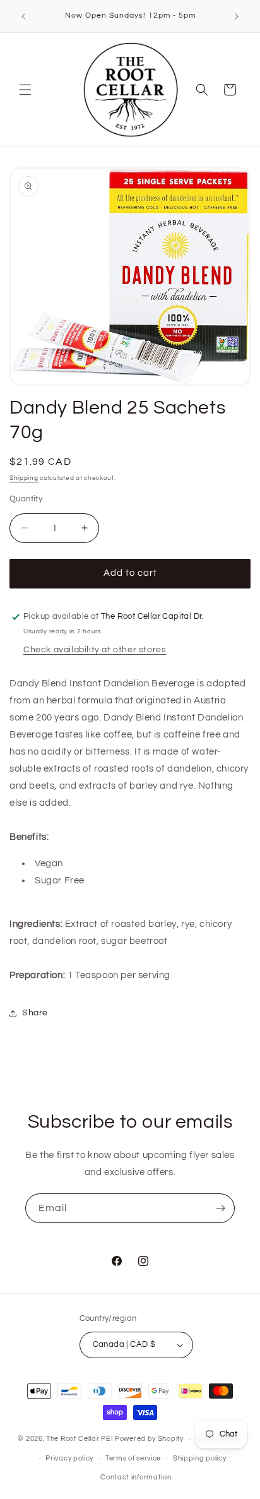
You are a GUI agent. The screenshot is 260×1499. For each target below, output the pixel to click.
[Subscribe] (220, 1208)
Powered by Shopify (149, 1438)
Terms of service (133, 1458)
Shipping (23, 478)
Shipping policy (200, 1458)
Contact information (135, 1477)
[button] (25, 90)
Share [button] (35, 1012)
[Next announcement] (237, 16)
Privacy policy (69, 1458)
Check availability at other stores (94, 649)
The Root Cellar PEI (79, 1438)
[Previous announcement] (23, 16)
